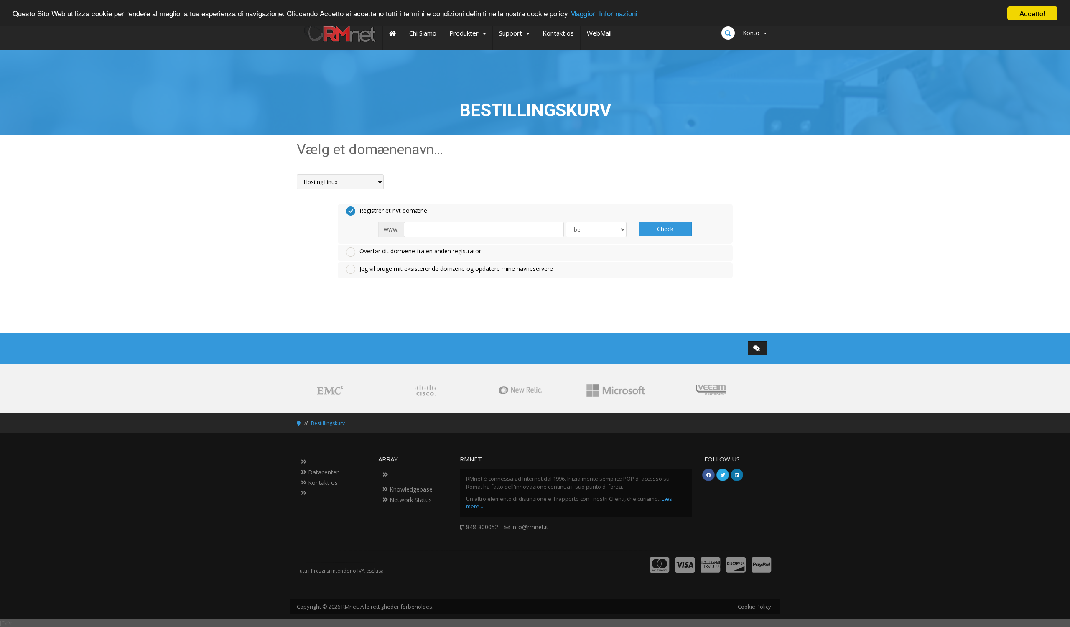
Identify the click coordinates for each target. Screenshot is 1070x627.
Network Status (410, 500)
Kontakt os (322, 483)
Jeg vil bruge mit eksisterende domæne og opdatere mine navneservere (456, 269)
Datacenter (322, 472)
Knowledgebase (410, 489)
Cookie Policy (754, 606)
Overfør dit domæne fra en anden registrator (420, 251)
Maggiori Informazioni (603, 13)
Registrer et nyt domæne (393, 210)
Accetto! (1032, 13)
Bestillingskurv (328, 423)
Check (665, 229)
